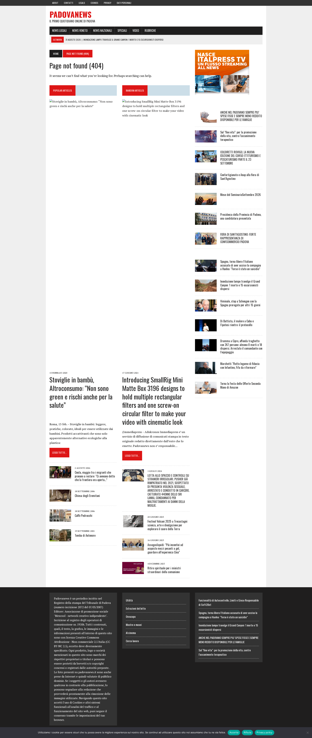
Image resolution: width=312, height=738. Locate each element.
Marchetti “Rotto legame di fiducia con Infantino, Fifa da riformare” (239, 366)
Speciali (122, 30)
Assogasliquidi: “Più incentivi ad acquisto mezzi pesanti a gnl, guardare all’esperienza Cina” (165, 549)
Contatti (68, 2)
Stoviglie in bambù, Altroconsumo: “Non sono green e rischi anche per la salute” (80, 392)
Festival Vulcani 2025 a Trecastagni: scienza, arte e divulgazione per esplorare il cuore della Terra (168, 525)
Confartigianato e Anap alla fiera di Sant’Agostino (239, 177)
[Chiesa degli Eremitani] (60, 499)
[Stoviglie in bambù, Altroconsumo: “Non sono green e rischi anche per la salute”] (83, 368)
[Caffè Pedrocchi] (60, 519)
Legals (82, 2)
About (55, 2)
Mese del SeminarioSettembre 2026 (240, 194)
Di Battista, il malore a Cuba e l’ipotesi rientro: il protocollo (237, 323)
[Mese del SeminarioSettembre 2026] (206, 202)
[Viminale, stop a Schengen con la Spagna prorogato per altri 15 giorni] (206, 309)
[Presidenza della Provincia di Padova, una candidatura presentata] (206, 222)
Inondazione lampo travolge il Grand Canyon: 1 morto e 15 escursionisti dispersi (240, 285)
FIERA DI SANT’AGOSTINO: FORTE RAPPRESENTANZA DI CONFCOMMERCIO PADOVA (238, 238)
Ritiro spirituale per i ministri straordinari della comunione (164, 570)
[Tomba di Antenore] (60, 539)
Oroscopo (131, 616)
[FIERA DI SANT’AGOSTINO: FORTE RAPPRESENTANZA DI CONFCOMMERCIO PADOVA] (206, 242)
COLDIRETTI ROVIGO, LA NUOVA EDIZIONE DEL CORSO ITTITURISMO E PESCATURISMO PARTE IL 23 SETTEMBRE (240, 157)
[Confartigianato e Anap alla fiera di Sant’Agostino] (206, 183)
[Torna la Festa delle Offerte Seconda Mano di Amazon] (206, 391)
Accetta (234, 732)
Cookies (94, 2)
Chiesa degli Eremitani (87, 496)
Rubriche (150, 30)
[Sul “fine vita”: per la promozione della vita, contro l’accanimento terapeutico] (206, 140)
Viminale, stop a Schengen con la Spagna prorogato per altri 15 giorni (240, 303)
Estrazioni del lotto (136, 608)
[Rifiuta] (307, 732)
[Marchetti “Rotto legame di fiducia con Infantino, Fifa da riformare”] (206, 371)
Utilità (129, 600)
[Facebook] (247, 2)
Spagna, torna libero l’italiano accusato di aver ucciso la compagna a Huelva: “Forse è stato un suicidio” (240, 265)
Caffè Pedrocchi (83, 515)
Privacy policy (264, 732)
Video (136, 30)
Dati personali (124, 2)
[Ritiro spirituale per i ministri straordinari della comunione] (133, 571)
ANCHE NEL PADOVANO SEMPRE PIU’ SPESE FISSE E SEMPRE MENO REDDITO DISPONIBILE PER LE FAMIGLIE (241, 116)
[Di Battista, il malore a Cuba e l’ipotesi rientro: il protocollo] (206, 329)
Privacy (107, 2)
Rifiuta (247, 732)
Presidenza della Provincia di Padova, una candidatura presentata (240, 216)
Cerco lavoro (132, 641)
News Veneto (80, 30)
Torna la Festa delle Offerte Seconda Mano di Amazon (240, 385)
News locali (59, 30)
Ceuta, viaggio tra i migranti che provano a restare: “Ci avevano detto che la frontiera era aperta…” (95, 476)
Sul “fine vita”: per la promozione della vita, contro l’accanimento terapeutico (238, 136)
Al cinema (131, 633)
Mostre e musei (134, 625)
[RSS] (260, 2)
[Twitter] (253, 2)
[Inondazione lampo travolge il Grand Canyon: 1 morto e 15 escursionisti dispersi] (206, 289)
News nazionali (102, 30)
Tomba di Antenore (85, 535)
